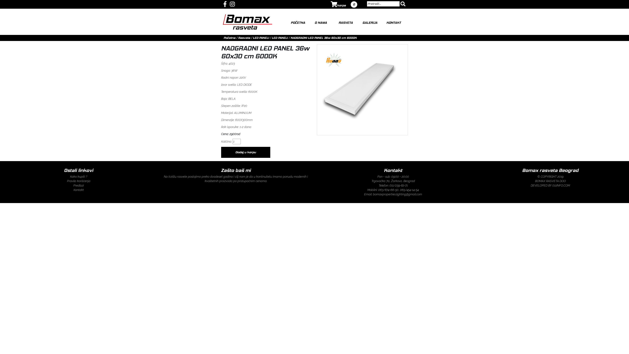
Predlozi (78, 185)
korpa (341, 5)
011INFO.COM (561, 185)
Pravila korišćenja (78, 181)
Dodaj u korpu (245, 152)
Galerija (369, 23)
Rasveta (346, 23)
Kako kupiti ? (78, 176)
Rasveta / (245, 38)
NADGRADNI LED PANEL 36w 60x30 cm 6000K (324, 38)
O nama (321, 23)
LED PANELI (261, 38)
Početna (298, 23)
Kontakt (393, 23)
